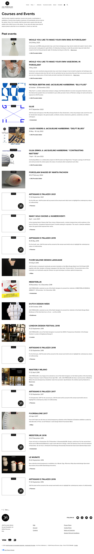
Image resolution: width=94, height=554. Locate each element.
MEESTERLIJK (35, 281)
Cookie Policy (68, 528)
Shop (32, 5)
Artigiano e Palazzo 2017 (42, 391)
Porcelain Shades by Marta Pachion (48, 172)
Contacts (60, 5)
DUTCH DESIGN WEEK (39, 303)
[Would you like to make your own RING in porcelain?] (13, 55)
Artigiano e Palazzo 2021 (42, 194)
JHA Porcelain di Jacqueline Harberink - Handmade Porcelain (20, 545)
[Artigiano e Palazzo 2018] (13, 363)
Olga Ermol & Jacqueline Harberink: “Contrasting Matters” (56, 152)
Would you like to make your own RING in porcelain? (57, 39)
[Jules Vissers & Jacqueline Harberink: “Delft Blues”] (13, 144)
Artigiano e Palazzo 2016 (42, 479)
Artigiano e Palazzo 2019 (42, 238)
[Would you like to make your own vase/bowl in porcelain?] (13, 77)
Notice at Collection (69, 530)
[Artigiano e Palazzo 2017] (13, 407)
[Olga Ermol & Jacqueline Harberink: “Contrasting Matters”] (11, 166)
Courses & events (47, 5)
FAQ (34, 525)
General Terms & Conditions (71, 533)
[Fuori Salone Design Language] (13, 276)
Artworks (39, 5)
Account (35, 528)
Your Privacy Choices (9, 550)
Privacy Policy (67, 525)
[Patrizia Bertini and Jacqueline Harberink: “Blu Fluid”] (13, 100)
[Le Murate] (13, 473)
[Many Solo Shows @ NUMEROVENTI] (13, 232)
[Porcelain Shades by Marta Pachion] (13, 188)
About (54, 5)
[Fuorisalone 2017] (13, 429)
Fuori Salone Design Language (45, 260)
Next (7, 510)
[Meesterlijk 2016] (13, 451)
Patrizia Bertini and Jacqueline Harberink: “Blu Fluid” (58, 84)
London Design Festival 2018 (44, 325)
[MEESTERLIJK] (10, 297)
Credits (76, 545)
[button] (67, 4)
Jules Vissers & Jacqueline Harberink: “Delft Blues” (57, 128)
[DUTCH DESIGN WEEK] (13, 319)
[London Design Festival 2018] (13, 341)
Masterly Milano (38, 369)
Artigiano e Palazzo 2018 (42, 347)
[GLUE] (13, 122)
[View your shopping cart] (64, 4)
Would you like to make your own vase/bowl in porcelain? (54, 63)
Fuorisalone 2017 (38, 413)
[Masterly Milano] (13, 385)
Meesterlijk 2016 (38, 435)
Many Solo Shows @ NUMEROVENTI (47, 216)
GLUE (31, 106)
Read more (74, 50)
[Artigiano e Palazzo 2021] (13, 210)
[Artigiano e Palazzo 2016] (13, 495)
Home (27, 5)
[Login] (91, 4)
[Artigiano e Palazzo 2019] (13, 254)
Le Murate (34, 457)
